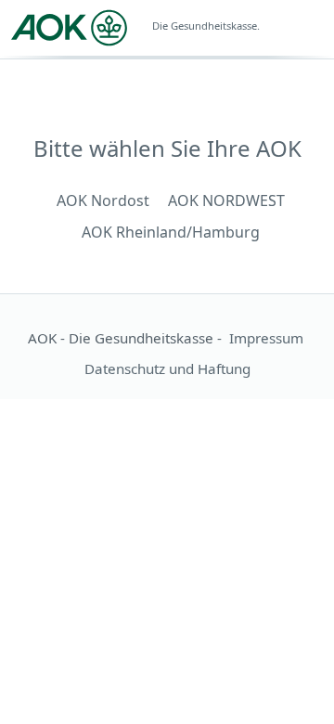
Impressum (266, 338)
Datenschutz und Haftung (167, 368)
